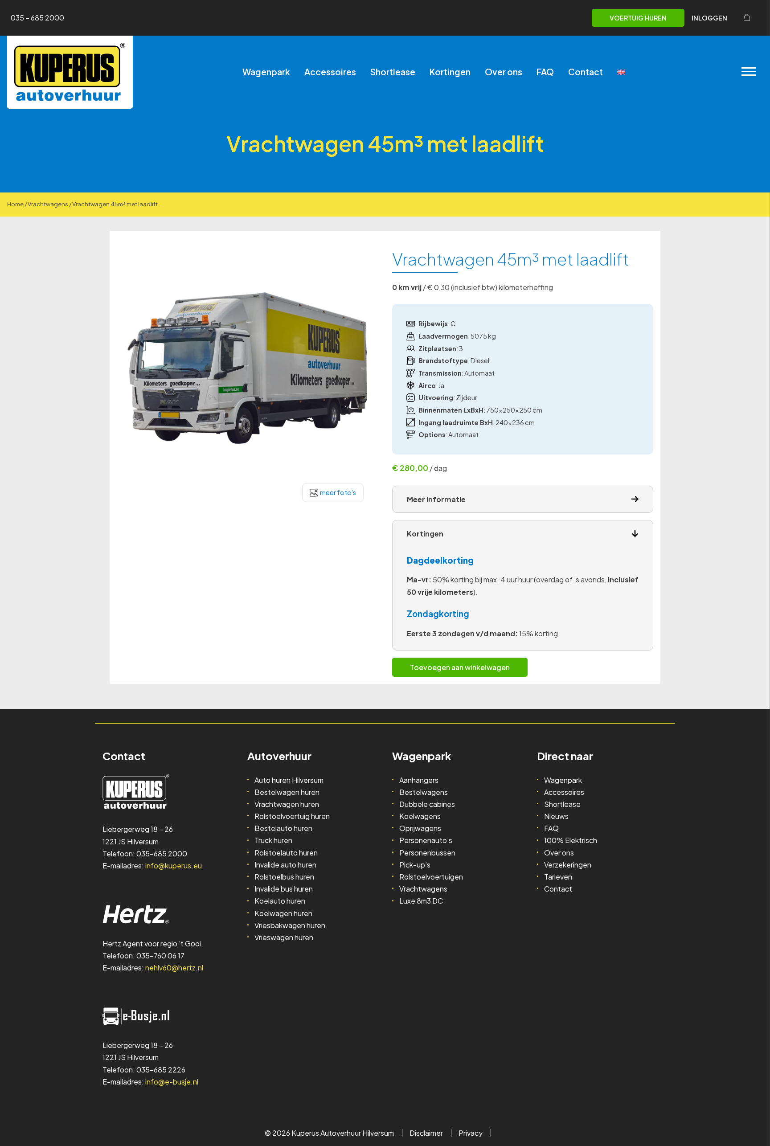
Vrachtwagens (48, 204)
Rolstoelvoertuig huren (292, 816)
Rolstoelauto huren (286, 852)
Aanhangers (418, 780)
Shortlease (392, 71)
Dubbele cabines (427, 804)
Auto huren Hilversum (289, 780)
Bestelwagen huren (286, 792)
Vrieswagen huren (283, 937)
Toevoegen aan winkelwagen (460, 667)
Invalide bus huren (283, 888)
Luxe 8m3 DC (421, 900)
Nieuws (556, 816)
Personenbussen (427, 852)
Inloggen (709, 18)
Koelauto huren (279, 900)
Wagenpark (266, 71)
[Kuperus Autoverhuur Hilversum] (70, 72)
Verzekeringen (567, 864)
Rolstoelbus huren (284, 876)
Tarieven (558, 876)
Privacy (471, 1133)
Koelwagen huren (283, 913)
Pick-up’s (414, 864)
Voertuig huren (638, 18)
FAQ (545, 71)
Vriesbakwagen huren (289, 925)
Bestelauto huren (283, 828)
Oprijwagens (420, 828)
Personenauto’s (425, 840)
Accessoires (330, 71)
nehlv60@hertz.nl (174, 967)
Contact (585, 71)
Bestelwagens (423, 792)
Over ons (503, 71)
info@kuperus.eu (173, 865)
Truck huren (273, 840)
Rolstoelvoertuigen (431, 876)
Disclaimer (426, 1133)
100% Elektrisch (570, 840)
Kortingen (450, 71)
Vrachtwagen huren (286, 804)
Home (15, 204)
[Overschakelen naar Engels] (621, 72)
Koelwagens (420, 816)
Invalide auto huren (285, 864)
